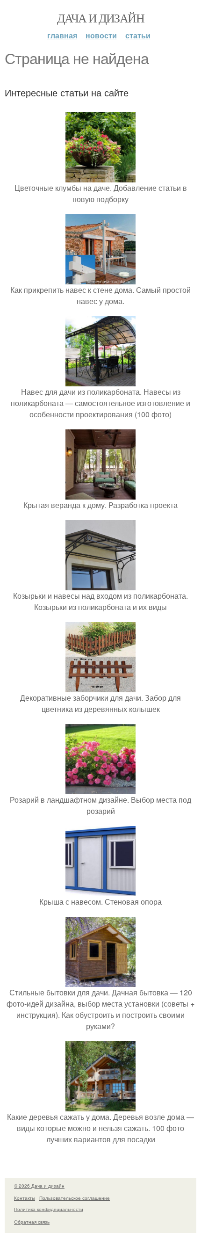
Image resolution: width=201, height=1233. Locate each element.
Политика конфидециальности (48, 1209)
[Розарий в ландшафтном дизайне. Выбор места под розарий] (100, 788)
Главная (62, 35)
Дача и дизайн (100, 18)
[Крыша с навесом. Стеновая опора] (100, 890)
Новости (101, 35)
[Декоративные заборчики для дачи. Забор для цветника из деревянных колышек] (100, 686)
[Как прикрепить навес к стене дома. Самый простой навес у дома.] (100, 278)
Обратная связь (32, 1221)
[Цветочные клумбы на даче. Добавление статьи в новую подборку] (100, 176)
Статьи (138, 35)
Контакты (24, 1198)
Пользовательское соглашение (74, 1198)
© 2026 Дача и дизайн (39, 1185)
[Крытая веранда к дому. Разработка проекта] (100, 493)
